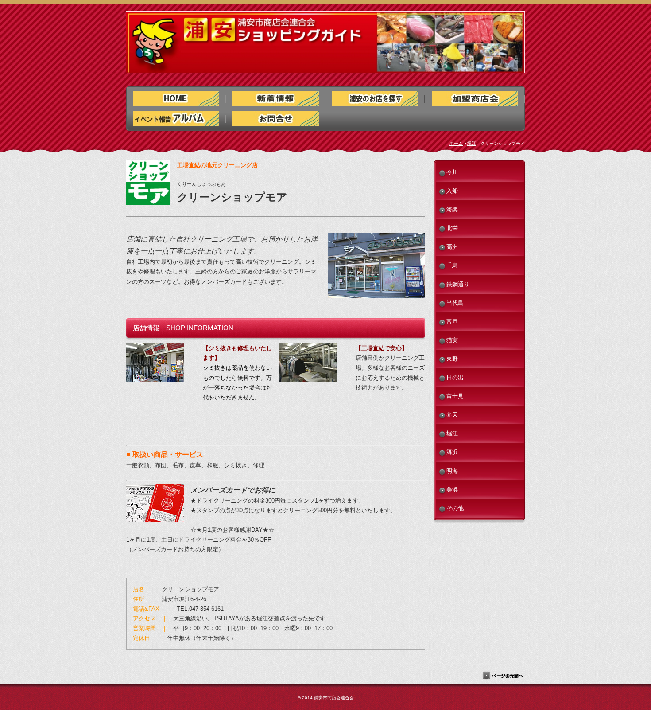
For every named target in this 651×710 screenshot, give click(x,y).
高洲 (452, 246)
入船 (452, 190)
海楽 (452, 209)
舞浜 (452, 452)
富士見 (455, 396)
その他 (455, 508)
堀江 (471, 143)
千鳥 (452, 265)
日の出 (455, 377)
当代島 (455, 303)
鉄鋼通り (457, 284)
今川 (452, 172)
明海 (452, 471)
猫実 (452, 340)
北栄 (452, 228)
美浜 (452, 489)
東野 (452, 358)
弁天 (452, 414)
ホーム (456, 143)
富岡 (452, 321)
